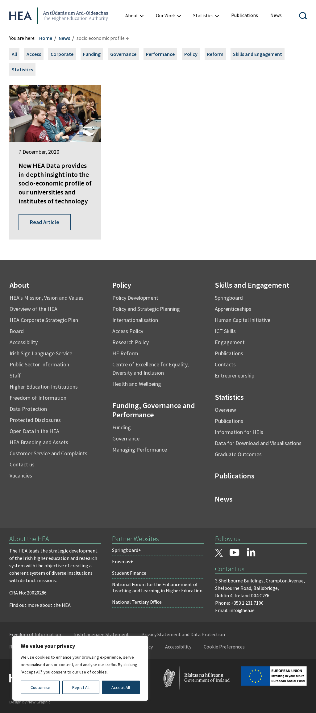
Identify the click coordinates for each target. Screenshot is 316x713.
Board (17, 331)
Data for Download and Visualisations (258, 443)
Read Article (44, 222)
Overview (225, 409)
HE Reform (125, 353)
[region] (80, 668)
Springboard (229, 297)
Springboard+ (126, 550)
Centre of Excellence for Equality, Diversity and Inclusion (150, 368)
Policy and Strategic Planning (146, 308)
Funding (92, 54)
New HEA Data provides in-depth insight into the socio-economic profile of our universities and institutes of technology (55, 183)
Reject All (80, 687)
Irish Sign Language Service (41, 353)
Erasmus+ (122, 561)
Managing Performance (139, 449)
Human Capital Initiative (242, 319)
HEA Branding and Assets (39, 442)
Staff (15, 375)
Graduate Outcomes (238, 454)
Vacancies (21, 475)
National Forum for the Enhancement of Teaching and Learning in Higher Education (157, 587)
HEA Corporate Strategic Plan (44, 319)
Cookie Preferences (224, 647)
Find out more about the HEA (40, 605)
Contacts (225, 364)
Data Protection (28, 408)
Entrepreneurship (234, 375)
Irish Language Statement (101, 634)
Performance (160, 54)
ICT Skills (225, 331)
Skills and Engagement (257, 54)
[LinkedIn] (251, 552)
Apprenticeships (233, 308)
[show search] (303, 15)
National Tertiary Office (137, 602)
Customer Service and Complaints (48, 453)
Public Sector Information (39, 364)
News (64, 38)
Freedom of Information (38, 397)
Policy (191, 54)
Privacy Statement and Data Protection (183, 634)
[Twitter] (219, 553)
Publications (229, 353)
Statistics (22, 69)
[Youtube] (234, 553)
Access (34, 54)
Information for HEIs (239, 432)
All (14, 54)
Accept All (120, 687)
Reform (215, 54)
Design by (30, 702)
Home (45, 38)
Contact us (22, 464)
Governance (123, 54)
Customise (40, 687)
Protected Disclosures (35, 419)
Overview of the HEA (33, 308)
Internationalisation (135, 319)
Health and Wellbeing (136, 383)
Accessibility (24, 342)
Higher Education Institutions (44, 386)
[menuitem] (134, 15)
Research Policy (130, 342)
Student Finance (129, 573)
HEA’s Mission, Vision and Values (47, 297)
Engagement (230, 342)
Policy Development (135, 297)
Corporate (62, 54)
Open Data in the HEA (34, 431)
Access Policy (127, 331)
